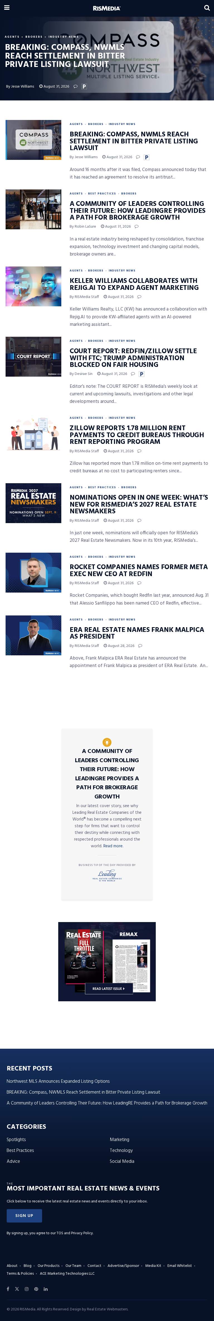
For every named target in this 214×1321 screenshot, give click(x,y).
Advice (13, 1161)
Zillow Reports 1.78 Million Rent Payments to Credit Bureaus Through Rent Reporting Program (137, 435)
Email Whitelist (179, 1266)
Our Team (73, 1266)
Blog (27, 1266)
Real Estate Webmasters (107, 1309)
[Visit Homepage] (107, 8)
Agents (12, 37)
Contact (94, 1266)
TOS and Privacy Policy (75, 1233)
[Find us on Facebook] (8, 1289)
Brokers (34, 37)
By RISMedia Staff (84, 297)
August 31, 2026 (56, 86)
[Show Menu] (6, 8)
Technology (121, 1150)
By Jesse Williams (20, 86)
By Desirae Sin (81, 374)
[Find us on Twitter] (17, 1289)
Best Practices (102, 193)
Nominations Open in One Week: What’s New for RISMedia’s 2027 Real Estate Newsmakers (139, 504)
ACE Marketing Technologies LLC (67, 1274)
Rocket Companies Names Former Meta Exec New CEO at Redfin (139, 571)
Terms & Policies (20, 1274)
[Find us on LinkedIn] (46, 1289)
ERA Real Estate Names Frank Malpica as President (137, 634)
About (12, 1266)
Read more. (113, 846)
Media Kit (153, 1266)
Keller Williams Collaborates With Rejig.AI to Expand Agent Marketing (134, 284)
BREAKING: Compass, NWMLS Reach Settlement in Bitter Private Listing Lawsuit (134, 141)
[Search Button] (207, 8)
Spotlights (16, 1140)
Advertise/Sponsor (123, 1266)
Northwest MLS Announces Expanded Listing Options (58, 1081)
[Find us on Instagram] (27, 1289)
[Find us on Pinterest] (36, 1289)
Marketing (119, 1140)
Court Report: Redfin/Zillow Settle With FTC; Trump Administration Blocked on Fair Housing (133, 358)
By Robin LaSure (83, 226)
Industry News (63, 37)
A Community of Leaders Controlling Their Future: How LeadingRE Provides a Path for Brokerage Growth (138, 211)
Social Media (122, 1161)
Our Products (48, 1266)
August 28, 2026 (120, 646)
